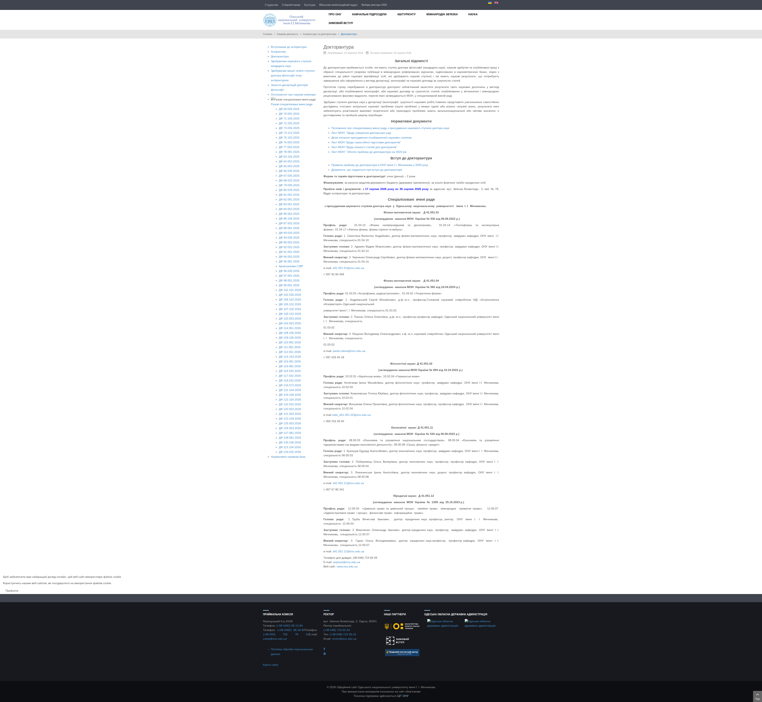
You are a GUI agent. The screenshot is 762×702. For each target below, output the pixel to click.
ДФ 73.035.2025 (289, 128)
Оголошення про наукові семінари (293, 94)
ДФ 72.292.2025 (289, 123)
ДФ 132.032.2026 (290, 404)
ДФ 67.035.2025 (289, 175)
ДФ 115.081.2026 (290, 361)
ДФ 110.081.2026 (290, 342)
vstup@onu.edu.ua (275, 638)
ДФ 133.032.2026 (290, 452)
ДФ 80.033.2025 (289, 190)
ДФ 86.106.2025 (289, 218)
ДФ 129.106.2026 (290, 394)
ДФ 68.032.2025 (289, 180)
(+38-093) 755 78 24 (286, 634)
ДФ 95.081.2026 (289, 261)
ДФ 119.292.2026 (290, 371)
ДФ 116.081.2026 (290, 366)
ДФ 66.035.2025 (289, 170)
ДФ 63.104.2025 (289, 156)
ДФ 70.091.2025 (289, 113)
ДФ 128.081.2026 (290, 437)
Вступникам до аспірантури (289, 46)
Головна (267, 34)
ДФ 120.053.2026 (290, 409)
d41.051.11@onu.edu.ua (348, 483)
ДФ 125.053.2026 (290, 423)
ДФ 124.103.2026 (290, 356)
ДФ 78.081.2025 (289, 151)
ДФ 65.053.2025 (289, 166)
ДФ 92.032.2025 (289, 247)
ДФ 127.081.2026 (290, 432)
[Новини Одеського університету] (324, 649)
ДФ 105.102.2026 (290, 304)
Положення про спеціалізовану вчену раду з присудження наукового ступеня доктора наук (390, 128)
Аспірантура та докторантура (319, 34)
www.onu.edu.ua (347, 566)
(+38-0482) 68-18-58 (291, 630)
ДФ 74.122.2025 (289, 132)
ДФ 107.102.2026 (290, 309)
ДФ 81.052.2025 (289, 194)
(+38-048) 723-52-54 (336, 630)
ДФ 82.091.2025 (289, 199)
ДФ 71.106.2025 (289, 118)
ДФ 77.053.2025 (289, 147)
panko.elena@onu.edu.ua (349, 350)
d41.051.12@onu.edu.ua (348, 551)
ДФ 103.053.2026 (290, 318)
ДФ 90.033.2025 (289, 232)
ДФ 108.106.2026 (290, 332)
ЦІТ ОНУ (403, 695)
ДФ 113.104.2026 (290, 447)
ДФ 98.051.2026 (289, 280)
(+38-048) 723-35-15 (343, 634)
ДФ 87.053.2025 (289, 223)
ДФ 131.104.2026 (290, 390)
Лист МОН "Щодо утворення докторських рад (361, 132)
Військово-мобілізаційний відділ (338, 4)
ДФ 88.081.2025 (289, 228)
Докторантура (280, 56)
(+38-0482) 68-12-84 (289, 625)
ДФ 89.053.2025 (289, 242)
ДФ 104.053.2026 (290, 323)
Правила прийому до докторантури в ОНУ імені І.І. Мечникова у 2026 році (379, 165)
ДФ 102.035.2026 (290, 294)
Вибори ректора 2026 (374, 4)
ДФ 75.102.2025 (289, 137)
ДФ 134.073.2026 (290, 385)
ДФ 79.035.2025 (289, 185)
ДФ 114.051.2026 (290, 328)
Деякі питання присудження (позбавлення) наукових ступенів (371, 137)
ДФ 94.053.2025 (289, 256)
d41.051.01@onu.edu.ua (348, 268)
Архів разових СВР (291, 266)
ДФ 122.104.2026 (290, 399)
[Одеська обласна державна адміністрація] (443, 623)
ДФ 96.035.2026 (289, 271)
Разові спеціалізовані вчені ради (292, 104)
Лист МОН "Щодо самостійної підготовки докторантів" (366, 142)
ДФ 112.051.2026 (290, 351)
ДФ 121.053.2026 (290, 413)
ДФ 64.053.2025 (289, 161)
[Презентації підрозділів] (324, 653)
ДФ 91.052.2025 (289, 251)
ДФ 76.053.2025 (289, 142)
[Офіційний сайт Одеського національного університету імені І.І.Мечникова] (290, 19)
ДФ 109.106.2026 (290, 337)
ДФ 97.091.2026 (289, 275)
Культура (309, 4)
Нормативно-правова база (288, 456)
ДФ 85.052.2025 (289, 213)
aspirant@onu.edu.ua (346, 562)
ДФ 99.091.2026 (289, 285)
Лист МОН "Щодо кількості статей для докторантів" (364, 147)
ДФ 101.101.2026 (290, 290)
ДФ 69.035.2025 (289, 109)
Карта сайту (270, 664)
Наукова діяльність (287, 34)
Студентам (271, 4)
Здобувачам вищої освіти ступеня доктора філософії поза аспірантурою (293, 75)
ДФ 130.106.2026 (290, 442)
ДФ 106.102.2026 (290, 299)
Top (757, 698)
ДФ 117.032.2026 (290, 375)
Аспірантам (278, 51)
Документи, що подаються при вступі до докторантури (366, 169)
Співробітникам (291, 4)
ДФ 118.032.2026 (290, 380)
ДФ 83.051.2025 (289, 204)
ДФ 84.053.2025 (289, 209)
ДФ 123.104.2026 (290, 418)
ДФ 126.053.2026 (290, 428)
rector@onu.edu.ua (344, 638)
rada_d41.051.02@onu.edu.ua (351, 414)
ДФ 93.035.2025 (289, 237)
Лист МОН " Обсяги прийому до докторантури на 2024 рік (368, 151)
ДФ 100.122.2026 (290, 313)
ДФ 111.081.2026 (290, 347)
